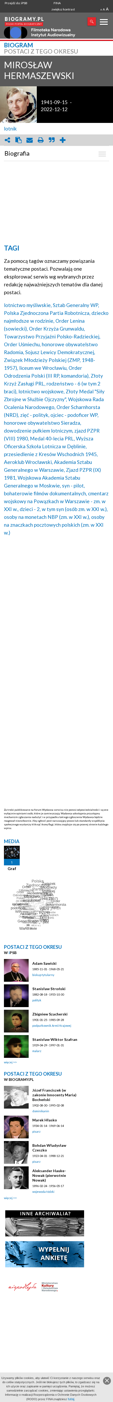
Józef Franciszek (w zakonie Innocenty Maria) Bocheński (54, 1095)
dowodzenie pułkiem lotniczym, (38, 431)
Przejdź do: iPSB (16, 3)
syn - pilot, (73, 486)
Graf (12, 868)
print (40, 140)
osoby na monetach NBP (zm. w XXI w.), (47, 517)
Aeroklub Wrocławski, (28, 462)
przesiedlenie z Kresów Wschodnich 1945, (51, 454)
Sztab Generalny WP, (76, 305)
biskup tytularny (43, 975)
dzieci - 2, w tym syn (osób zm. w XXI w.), (64, 509)
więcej (8, 1062)
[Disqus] (56, 607)
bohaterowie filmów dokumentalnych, (45, 493)
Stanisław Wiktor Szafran (54, 1039)
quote (51, 140)
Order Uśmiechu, (22, 344)
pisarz (36, 1131)
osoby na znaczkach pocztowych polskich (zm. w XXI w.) (54, 525)
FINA (57, 3)
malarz (36, 1051)
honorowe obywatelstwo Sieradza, (42, 423)
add (62, 140)
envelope (29, 140)
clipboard (18, 140)
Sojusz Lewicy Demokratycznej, (60, 352)
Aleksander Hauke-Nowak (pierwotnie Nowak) (49, 1175)
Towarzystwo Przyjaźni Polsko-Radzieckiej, (52, 336)
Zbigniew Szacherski (50, 1014)
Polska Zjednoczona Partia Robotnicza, (47, 313)
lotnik (10, 129)
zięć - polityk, (34, 415)
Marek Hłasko (44, 1120)
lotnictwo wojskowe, (41, 391)
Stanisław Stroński (48, 988)
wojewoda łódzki (43, 1191)
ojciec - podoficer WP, (74, 415)
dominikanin (40, 1111)
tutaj (71, 1399)
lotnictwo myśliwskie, (28, 305)
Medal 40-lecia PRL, (52, 438)
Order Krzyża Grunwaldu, (57, 329)
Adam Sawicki (44, 963)
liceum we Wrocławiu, (43, 368)
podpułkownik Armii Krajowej (51, 1025)
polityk (36, 1000)
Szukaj (92, 21)
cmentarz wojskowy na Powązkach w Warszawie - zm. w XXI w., (56, 501)
